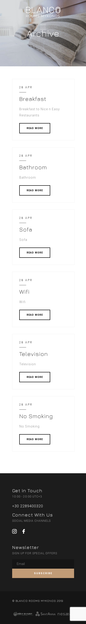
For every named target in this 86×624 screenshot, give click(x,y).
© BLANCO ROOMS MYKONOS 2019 (37, 600)
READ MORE (35, 128)
